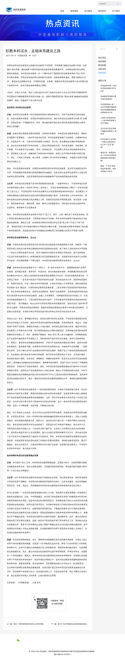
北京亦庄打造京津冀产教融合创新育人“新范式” (108, 131)
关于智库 (116, 11)
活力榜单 (88, 11)
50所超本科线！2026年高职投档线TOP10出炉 (108, 88)
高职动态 (102, 69)
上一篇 (25, 624)
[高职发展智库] (16, 11)
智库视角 (74, 11)
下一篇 (71, 624)
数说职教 (102, 65)
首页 (62, 11)
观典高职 (102, 72)
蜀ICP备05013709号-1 (62, 654)
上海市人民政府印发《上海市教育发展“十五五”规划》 (108, 120)
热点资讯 (102, 57)
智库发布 (102, 11)
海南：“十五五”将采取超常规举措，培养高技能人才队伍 (108, 168)
